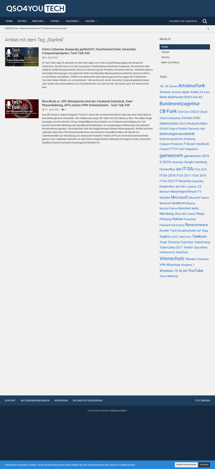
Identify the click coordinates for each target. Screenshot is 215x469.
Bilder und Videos (170, 62)
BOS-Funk (191, 97)
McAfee (165, 197)
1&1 (162, 86)
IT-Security (182, 181)
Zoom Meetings (169, 276)
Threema (174, 242)
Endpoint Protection (171, 144)
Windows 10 (169, 271)
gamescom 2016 (196, 156)
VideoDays (181, 252)
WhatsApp (173, 264)
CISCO (194, 111)
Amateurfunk (191, 85)
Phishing (165, 219)
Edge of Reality (178, 128)
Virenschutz (172, 258)
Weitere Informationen (186, 464)
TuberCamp (202, 242)
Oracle (191, 213)
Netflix (195, 208)
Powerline (190, 219)
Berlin (163, 97)
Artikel (164, 46)
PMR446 (177, 219)
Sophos (165, 236)
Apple (185, 92)
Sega (205, 230)
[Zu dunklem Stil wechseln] (208, 28)
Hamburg (200, 162)
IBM (178, 169)
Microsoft (179, 197)
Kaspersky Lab (169, 186)
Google (189, 162)
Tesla (163, 242)
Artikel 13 (196, 92)
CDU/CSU (183, 111)
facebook (203, 144)
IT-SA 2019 (199, 175)
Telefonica (185, 236)
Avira (207, 92)
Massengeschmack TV (186, 191)
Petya (200, 214)
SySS (174, 236)
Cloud (203, 111)
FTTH (173, 149)
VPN (162, 264)
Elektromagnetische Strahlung (177, 139)
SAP (198, 230)
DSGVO (164, 128)
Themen (165, 52)
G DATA (165, 162)
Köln (182, 186)
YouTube (195, 270)
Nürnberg (167, 214)
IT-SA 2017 (183, 175)
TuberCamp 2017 (171, 247)
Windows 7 (187, 264)
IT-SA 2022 (167, 181)
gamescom (171, 155)
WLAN (183, 271)
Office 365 (180, 213)
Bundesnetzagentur (180, 103)
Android (176, 92)
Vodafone (203, 259)
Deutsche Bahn (197, 123)
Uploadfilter (200, 247)
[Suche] (205, 21)
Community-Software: (107, 410)
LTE (199, 186)
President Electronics (172, 225)
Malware (165, 191)
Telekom (199, 236)
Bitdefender (176, 97)
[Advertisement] (185, 338)
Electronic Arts (196, 128)
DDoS (182, 123)
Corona (186, 118)
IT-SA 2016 (168, 175)
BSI (200, 97)
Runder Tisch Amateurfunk (177, 230)
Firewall (164, 149)
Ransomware (196, 225)
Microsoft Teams (199, 197)
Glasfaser (177, 162)
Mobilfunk (178, 203)
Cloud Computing (170, 118)
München (184, 208)
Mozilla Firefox (168, 208)
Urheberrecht (167, 252)
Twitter (188, 247)
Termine (165, 57)
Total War (187, 242)
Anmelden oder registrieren (183, 21)
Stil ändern (202, 400)
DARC (197, 118)
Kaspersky (197, 181)
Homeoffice (167, 169)
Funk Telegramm (188, 149)
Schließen (204, 464)
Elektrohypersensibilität (177, 134)
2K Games (171, 86)
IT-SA (187, 169)
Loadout (191, 186)
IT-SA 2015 (200, 169)
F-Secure (190, 144)
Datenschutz (169, 123)
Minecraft (165, 203)
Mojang (190, 203)
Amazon (165, 92)
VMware (190, 259)
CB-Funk (168, 111)
